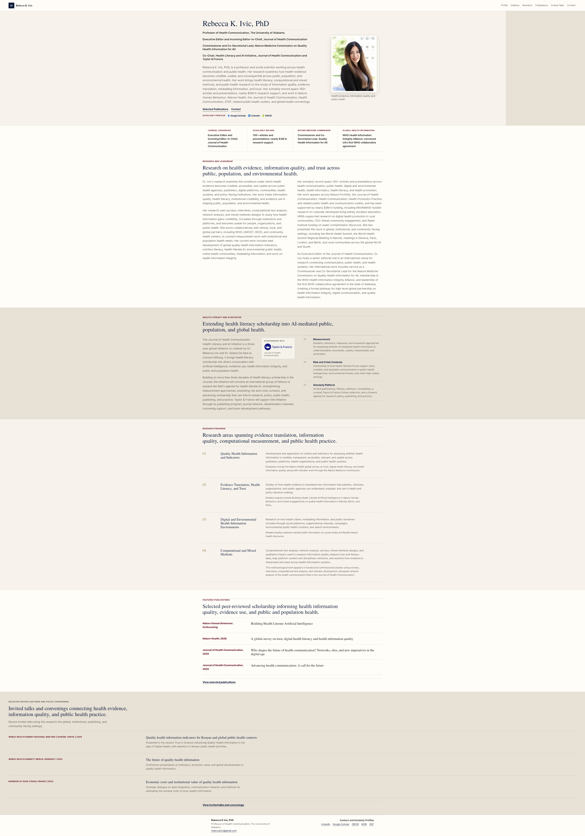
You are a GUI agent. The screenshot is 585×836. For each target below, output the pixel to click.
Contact (571, 5)
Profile (504, 5)
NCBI (364, 824)
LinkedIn (255, 115)
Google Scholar (238, 115)
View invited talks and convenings (223, 804)
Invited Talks (557, 5)
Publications (541, 5)
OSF (371, 824)
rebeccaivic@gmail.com (224, 830)
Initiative (515, 5)
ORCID (268, 115)
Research (527, 5)
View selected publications (219, 682)
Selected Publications (215, 109)
